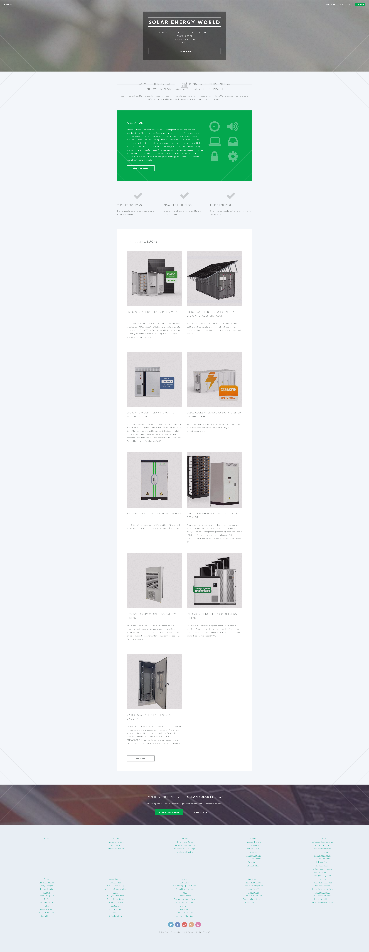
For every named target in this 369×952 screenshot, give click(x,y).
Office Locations (115, 916)
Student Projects (322, 892)
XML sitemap (188, 932)
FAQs (46, 899)
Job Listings (115, 882)
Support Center (115, 909)
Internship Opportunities (115, 889)
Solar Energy (322, 852)
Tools (115, 892)
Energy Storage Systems (184, 845)
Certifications (322, 838)
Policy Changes (46, 885)
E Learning (184, 906)
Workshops (253, 838)
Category (346, 4)
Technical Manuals (253, 855)
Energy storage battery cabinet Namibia (152, 312)
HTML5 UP (206, 932)
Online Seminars (253, 845)
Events (184, 879)
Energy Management (323, 875)
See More (140, 758)
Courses (184, 838)
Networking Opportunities (184, 885)
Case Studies (253, 862)
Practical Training (253, 842)
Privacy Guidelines (47, 912)
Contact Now (200, 812)
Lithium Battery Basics (322, 869)
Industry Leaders (322, 885)
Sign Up (360, 4)
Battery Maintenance (323, 872)
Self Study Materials (184, 916)
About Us (115, 838)
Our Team (115, 845)
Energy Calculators (115, 896)
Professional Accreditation (322, 842)
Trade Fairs (184, 882)
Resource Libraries (115, 902)
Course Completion (322, 845)
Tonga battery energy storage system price (154, 513)
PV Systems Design (322, 855)
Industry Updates (46, 882)
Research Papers (253, 859)
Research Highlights (322, 899)
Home (46, 838)
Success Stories (184, 896)
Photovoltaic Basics (184, 842)
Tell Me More (184, 51)
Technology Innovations (184, 899)
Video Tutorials (253, 865)
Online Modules (184, 909)
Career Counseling (115, 885)
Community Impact (253, 902)
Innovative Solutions (322, 896)
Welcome (330, 4)
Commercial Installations (253, 899)
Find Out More (140, 168)
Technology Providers (322, 882)
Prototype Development (322, 902)
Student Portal (46, 902)
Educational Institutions (322, 889)
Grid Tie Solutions (322, 859)
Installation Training (184, 852)
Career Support (115, 879)
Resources (253, 852)
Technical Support (46, 896)
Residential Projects (253, 896)
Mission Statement (115, 842)
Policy (46, 906)
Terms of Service (46, 909)
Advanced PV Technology (184, 848)
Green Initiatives (253, 882)
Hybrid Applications (322, 862)
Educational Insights (184, 902)
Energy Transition (253, 889)
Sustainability (253, 879)
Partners (322, 879)
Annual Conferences (184, 889)
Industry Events (253, 848)
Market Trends (46, 889)
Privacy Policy (176, 932)
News (46, 879)
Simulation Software (115, 899)
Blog (185, 892)
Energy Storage (322, 865)
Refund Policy (47, 916)
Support (46, 892)
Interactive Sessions (184, 912)
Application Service (169, 812)
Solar (8, 4)
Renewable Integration (253, 885)
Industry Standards (322, 848)
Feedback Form (115, 912)
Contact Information (115, 848)
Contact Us (115, 906)
